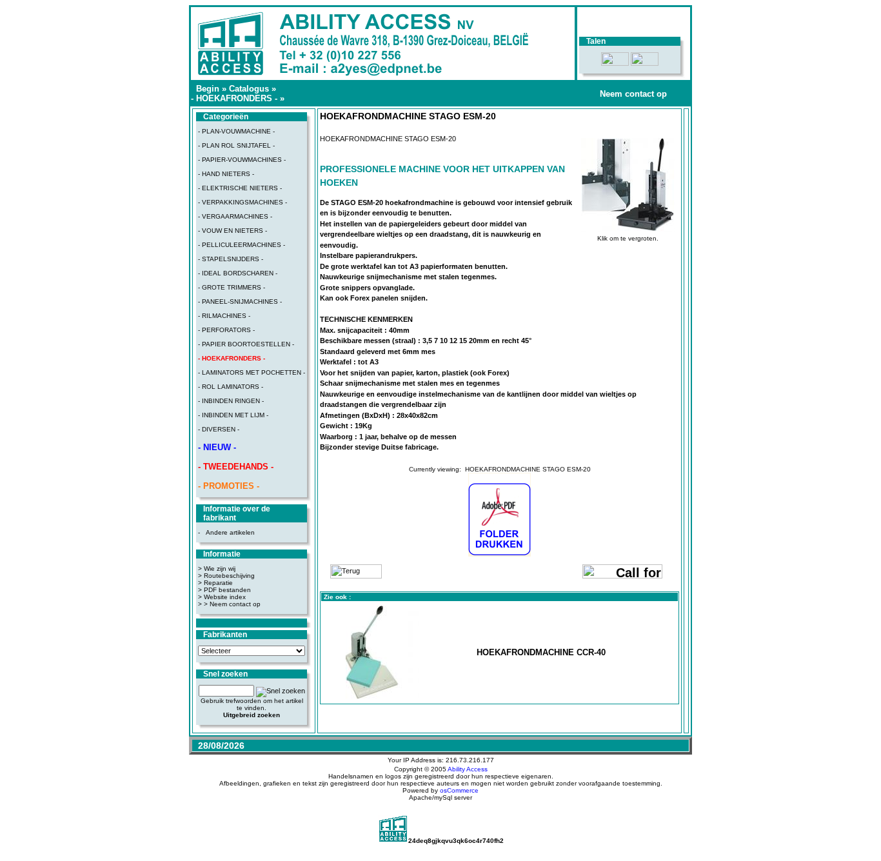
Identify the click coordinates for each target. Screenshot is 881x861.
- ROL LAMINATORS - (230, 386)
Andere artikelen (230, 532)
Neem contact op (633, 94)
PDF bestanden (227, 589)
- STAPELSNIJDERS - (230, 258)
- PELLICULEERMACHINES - (241, 244)
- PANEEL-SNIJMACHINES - (240, 301)
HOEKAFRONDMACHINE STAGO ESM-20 (528, 469)
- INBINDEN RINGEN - (231, 400)
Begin (207, 89)
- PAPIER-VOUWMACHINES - (242, 159)
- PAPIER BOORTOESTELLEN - (246, 344)
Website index (225, 596)
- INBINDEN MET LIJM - (233, 415)
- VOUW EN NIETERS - (232, 230)
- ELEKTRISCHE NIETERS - (240, 188)
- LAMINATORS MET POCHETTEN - (251, 372)
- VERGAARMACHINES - (235, 216)
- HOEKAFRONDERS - (234, 98)
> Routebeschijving (226, 575)
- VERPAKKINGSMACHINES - (242, 202)
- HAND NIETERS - (226, 173)
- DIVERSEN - (218, 429)
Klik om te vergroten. (627, 238)
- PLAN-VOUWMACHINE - (236, 131)
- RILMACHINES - (224, 315)
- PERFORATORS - (226, 329)
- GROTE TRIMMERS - (231, 287)
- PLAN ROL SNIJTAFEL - (236, 145)
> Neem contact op (232, 604)
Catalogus (249, 89)
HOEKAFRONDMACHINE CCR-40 (541, 652)
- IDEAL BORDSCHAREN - (237, 273)
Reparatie (218, 582)
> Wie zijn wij (216, 568)
